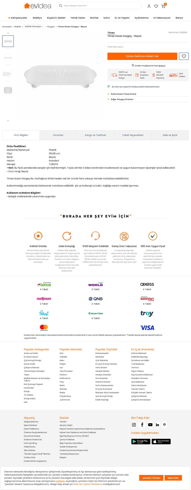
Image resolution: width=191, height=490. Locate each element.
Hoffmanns (65, 378)
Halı (25, 402)
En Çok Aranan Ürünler (106, 364)
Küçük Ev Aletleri (56, 17)
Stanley (63, 389)
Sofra (106, 17)
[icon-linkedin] (157, 424)
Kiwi (61, 353)
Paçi (62, 381)
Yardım (63, 421)
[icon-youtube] (150, 424)
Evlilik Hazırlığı (102, 399)
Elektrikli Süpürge (139, 356)
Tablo (26, 374)
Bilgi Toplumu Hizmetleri (71, 443)
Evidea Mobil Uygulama (35, 461)
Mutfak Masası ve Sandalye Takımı (37, 379)
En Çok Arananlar (104, 389)
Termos (135, 367)
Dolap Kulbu (30, 398)
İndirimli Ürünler (103, 381)
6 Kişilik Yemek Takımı (141, 392)
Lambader (29, 387)
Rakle (62, 392)
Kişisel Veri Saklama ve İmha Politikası (78, 432)
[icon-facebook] (142, 424)
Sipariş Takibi (66, 425)
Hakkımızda (29, 446)
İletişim (63, 457)
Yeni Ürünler (101, 367)
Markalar (100, 356)
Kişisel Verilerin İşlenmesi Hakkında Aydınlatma (82, 428)
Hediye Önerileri (103, 374)
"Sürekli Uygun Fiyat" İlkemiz (37, 453)
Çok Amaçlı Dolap (32, 360)
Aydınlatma (141, 17)
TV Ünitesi (28, 395)
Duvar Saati (29, 364)
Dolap (27, 391)
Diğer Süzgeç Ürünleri (122, 99)
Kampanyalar (19, 17)
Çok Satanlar (102, 360)
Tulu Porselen (66, 371)
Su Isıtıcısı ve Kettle (140, 360)
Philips (63, 364)
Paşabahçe (65, 396)
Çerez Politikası (67, 439)
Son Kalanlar (102, 378)
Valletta (63, 356)
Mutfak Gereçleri (33, 26)
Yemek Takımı (138, 389)
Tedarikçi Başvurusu (69, 453)
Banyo (179, 17)
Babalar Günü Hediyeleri (107, 392)
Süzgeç (51, 26)
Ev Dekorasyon (162, 17)
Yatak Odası (78, 17)
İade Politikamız (31, 428)
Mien (62, 360)
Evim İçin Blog (30, 443)
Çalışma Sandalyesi (141, 399)
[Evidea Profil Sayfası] (149, 6)
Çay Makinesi (137, 381)
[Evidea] (37, 5)
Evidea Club (29, 457)
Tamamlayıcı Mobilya (34, 371)
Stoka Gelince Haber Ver (142, 56)
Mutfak (94, 17)
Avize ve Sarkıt (31, 353)
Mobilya (37, 17)
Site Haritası (29, 450)
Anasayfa (7, 26)
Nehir (62, 385)
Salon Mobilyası (138, 385)
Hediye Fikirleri (102, 371)
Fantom (63, 374)
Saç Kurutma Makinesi (142, 374)
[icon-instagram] (134, 424)
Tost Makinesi (137, 364)
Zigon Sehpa (137, 371)
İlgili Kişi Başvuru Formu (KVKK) (74, 436)
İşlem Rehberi (30, 425)
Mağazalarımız (31, 421)
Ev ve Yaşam (122, 17)
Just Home (65, 399)
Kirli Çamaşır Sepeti (33, 384)
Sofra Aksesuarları (104, 385)
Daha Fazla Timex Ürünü (123, 94)
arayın (161, 65)
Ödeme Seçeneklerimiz (35, 432)
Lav (61, 367)
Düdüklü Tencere (139, 378)
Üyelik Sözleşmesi (68, 446)
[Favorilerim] (156, 6)
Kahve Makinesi (138, 353)
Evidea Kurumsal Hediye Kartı (74, 450)
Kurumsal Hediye (32, 436)
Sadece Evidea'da (33, 439)
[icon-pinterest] (164, 424)
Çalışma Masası (31, 367)
